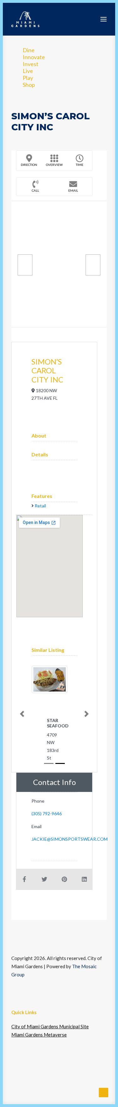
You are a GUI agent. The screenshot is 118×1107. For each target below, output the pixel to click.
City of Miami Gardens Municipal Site (50, 1026)
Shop (29, 84)
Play (28, 77)
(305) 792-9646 (46, 813)
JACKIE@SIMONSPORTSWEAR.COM (69, 839)
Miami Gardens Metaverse (39, 1034)
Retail (40, 505)
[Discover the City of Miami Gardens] (25, 19)
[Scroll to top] (103, 1091)
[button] (103, 19)
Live (28, 70)
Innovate (34, 57)
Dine (29, 50)
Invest (30, 63)
